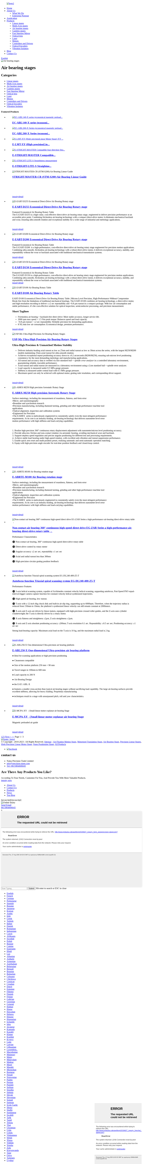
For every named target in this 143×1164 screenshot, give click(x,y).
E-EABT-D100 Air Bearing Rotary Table (35, 293)
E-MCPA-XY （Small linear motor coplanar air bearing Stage (48, 716)
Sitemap (47, 742)
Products (10, 21)
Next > (8, 737)
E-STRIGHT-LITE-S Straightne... (31, 166)
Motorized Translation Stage (89, 742)
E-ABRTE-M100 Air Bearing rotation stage (37, 476)
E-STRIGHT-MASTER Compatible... (34, 155)
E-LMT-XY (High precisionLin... (31, 144)
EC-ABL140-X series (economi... (30, 122)
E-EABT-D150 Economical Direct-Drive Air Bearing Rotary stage (49, 267)
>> (13, 737)
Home (9, 8)
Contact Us (12, 53)
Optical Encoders (20, 46)
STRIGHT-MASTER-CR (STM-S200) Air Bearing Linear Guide (49, 176)
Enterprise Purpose (20, 16)
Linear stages (18, 23)
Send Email (6, 805)
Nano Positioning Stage (43, 744)
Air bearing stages (20, 28)
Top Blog (11, 795)
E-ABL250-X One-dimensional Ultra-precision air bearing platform (51, 650)
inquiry (15, 196)
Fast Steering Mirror (21, 33)
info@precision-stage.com (18, 763)
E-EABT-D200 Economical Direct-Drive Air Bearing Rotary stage (49, 239)
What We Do (18, 13)
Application (12, 18)
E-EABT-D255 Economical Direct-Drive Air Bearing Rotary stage (49, 206)
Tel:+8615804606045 (16, 766)
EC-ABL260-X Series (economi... (31, 133)
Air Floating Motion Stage (64, 742)
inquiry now (6, 780)
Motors (15, 41)
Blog (9, 51)
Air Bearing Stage (111, 742)
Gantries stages (19, 31)
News (9, 793)
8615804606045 (8, 807)
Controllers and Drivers (22, 43)
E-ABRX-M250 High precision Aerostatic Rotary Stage (43, 392)
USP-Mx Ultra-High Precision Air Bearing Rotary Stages (44, 339)
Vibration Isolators (20, 48)
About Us (11, 11)
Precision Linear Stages (130, 742)
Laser (14, 38)
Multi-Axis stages (20, 26)
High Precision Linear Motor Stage (16, 744)
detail (21, 196)
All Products (60, 744)
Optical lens (17, 36)
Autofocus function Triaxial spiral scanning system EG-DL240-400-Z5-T (53, 580)
